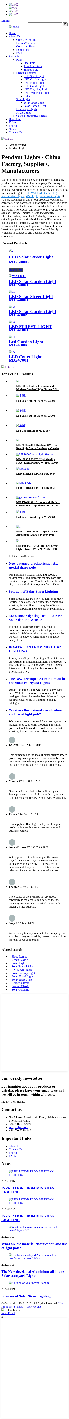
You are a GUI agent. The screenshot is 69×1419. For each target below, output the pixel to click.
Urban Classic (20, 959)
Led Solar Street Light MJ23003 (35, 415)
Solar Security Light (23, 973)
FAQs (19, 53)
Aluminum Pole (33, 66)
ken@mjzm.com (18, 1127)
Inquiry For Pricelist (13, 1101)
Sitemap (18, 1306)
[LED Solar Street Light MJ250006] (11, 250)
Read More (15, 269)
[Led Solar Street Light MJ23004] (21, 511)
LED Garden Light (35, 79)
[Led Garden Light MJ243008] (12, 336)
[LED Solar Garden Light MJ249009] (12, 306)
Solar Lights (23, 99)
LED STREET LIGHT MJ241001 (30, 328)
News (12, 129)
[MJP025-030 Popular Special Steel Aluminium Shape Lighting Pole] (18, 526)
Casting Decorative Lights (31, 115)
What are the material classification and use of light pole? (35, 712)
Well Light (32, 196)
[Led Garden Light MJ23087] (21, 425)
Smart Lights (23, 112)
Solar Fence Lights (22, 966)
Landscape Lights (26, 109)
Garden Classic (20, 983)
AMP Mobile (33, 1306)
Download (15, 119)
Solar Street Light (34, 102)
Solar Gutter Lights (12, 196)
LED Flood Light (34, 82)
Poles (19, 59)
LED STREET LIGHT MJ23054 (36, 473)
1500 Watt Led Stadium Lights (42, 193)
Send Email (8, 1313)
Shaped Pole (31, 69)
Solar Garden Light (35, 105)
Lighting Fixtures (26, 72)
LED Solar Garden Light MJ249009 (32, 313)
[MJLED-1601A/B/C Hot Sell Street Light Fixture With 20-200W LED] (18, 541)
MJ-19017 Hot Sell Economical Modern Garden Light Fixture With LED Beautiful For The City (37, 389)
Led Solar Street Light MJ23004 (35, 517)
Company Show (25, 46)
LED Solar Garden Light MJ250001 (32, 283)
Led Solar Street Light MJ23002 (35, 400)
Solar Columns (20, 989)
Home (12, 33)
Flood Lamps (19, 956)
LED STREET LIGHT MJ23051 (36, 487)
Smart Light (18, 963)
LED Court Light (34, 86)
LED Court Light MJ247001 (25, 358)
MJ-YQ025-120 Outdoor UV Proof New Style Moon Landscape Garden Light (37, 448)
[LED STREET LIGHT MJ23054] (24, 468)
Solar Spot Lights (50, 196)
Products (14, 56)
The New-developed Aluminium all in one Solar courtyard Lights (37, 681)
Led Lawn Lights (22, 969)
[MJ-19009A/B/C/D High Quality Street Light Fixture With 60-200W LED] (35, 454)
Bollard (28, 96)
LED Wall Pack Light (36, 92)
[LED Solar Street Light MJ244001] (12, 291)
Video (12, 122)
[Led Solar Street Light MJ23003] (21, 410)
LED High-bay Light (36, 89)
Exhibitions (22, 49)
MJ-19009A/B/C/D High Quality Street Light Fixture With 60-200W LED (37, 462)
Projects (13, 125)
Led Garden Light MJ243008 (26, 343)
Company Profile (26, 39)
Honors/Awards (25, 43)
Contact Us (15, 132)
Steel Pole (29, 62)
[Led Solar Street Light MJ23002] (21, 395)
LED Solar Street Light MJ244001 (31, 298)
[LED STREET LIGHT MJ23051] (24, 483)
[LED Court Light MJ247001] (12, 351)
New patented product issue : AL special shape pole (33, 565)
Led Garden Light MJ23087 (33, 430)
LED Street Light (34, 76)
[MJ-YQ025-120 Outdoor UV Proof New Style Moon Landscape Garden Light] (18, 440)
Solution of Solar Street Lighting (33, 591)
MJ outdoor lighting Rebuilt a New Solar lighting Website (35, 618)
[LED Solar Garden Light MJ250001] (17, 276)
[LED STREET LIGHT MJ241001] (12, 321)
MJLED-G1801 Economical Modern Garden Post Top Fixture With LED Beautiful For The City (38, 505)
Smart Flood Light (22, 976)
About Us (14, 36)
